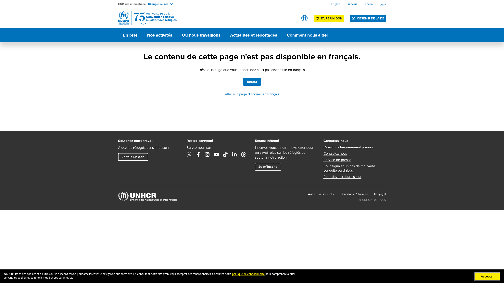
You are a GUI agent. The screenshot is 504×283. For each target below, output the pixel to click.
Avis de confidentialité (321, 194)
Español (368, 4)
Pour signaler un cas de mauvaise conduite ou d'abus (349, 168)
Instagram (207, 154)
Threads (243, 154)
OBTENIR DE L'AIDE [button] (370, 18)
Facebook (198, 154)
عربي (383, 4)
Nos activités (159, 35)
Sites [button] (304, 18)
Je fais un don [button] (133, 156)
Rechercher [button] (292, 18)
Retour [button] (252, 81)
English (335, 4)
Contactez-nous (335, 153)
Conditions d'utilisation (354, 194)
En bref (130, 35)
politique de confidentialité (248, 274)
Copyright (380, 194)
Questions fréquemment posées (348, 147)
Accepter (487, 276)
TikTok (225, 154)
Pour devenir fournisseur (342, 177)
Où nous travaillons (201, 35)
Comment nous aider (307, 35)
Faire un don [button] (331, 18)
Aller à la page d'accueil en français (252, 94)
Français (351, 4)
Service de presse (337, 160)
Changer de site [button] (158, 4)
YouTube (216, 154)
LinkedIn (234, 154)
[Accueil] (145, 18)
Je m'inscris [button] (267, 166)
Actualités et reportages (253, 35)
